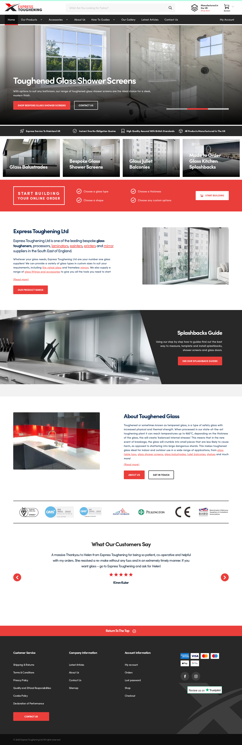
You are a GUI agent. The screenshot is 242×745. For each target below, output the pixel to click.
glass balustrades (175, 454)
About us (134, 475)
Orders (128, 672)
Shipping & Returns (23, 664)
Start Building (214, 195)
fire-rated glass (51, 267)
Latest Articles (76, 664)
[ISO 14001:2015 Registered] (90, 512)
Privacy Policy (20, 680)
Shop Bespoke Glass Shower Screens (42, 105)
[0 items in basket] (229, 8)
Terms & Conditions (23, 672)
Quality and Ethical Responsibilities (32, 688)
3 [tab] (218, 109)
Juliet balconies (196, 454)
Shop (127, 688)
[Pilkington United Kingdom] (152, 512)
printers (90, 245)
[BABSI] (213, 512)
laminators (59, 245)
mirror (108, 245)
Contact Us (86, 105)
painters (76, 245)
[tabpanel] (121, 75)
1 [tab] (176, 109)
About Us (74, 672)
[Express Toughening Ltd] (27, 8)
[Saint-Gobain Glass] (121, 512)
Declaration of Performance (28, 703)
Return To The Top (117, 631)
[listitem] (28, 512)
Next (225, 577)
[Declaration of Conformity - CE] (183, 512)
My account (131, 664)
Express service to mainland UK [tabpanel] (43, 131)
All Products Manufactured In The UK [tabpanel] (205, 131)
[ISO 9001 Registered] (59, 512)
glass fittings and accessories (42, 271)
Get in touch (161, 475)
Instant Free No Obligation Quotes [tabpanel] (97, 131)
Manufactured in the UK (209, 8)
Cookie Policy (20, 695)
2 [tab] (197, 109)
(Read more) (21, 279)
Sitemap (73, 688)
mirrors (84, 267)
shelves (211, 454)
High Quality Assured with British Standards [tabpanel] (150, 131)
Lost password (133, 680)
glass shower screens (150, 454)
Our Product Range (30, 290)
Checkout (130, 695)
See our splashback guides (200, 361)
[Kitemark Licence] (29, 512)
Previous (17, 577)
